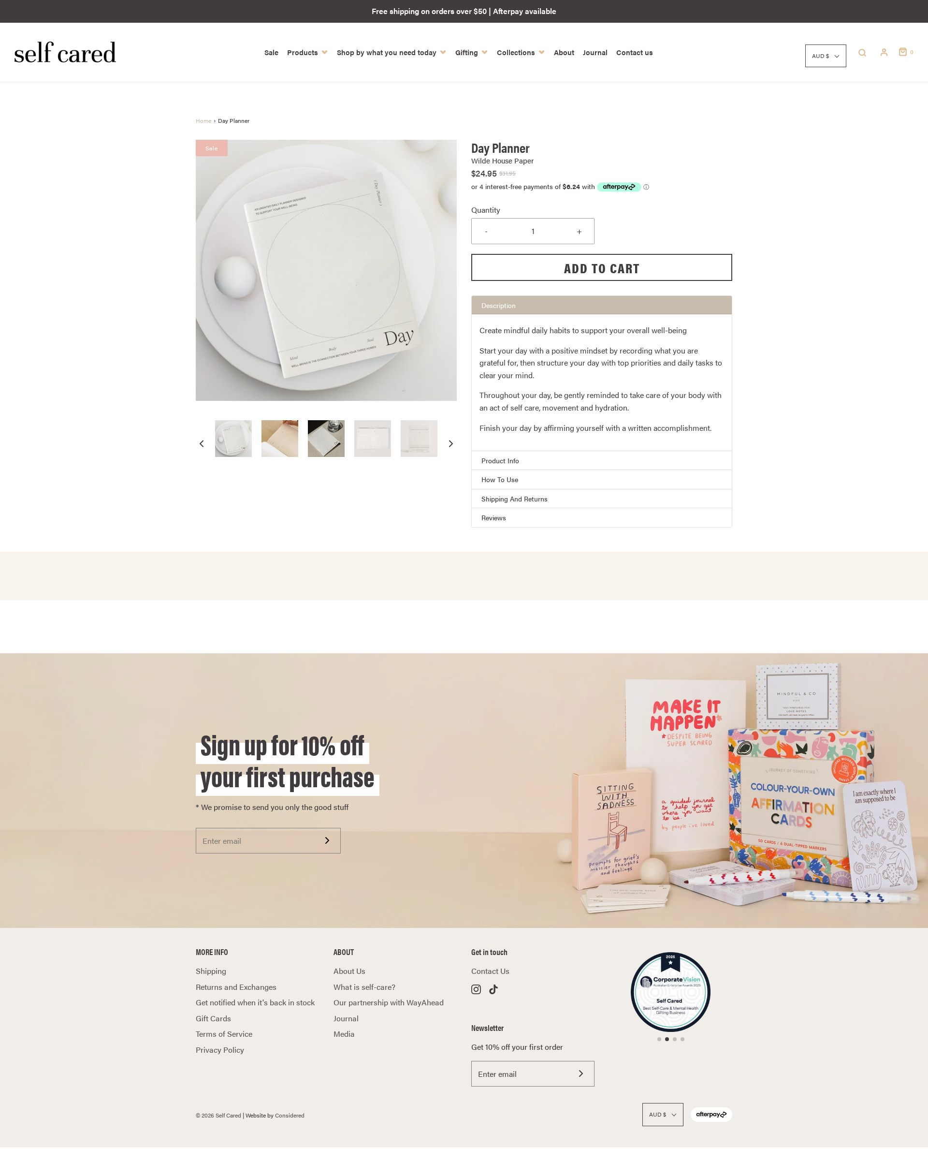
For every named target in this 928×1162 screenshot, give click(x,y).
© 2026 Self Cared (218, 1115)
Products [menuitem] (302, 52)
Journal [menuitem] (595, 52)
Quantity (485, 209)
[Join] (327, 840)
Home (203, 120)
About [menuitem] (564, 52)
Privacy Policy (220, 1049)
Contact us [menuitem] (634, 52)
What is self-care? (364, 986)
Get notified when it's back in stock (255, 1002)
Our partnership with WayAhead (389, 1002)
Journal (346, 1018)
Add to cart (602, 267)
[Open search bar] (862, 52)
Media (344, 1033)
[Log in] (884, 52)
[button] (201, 443)
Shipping (211, 970)
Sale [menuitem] (271, 52)
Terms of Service (224, 1033)
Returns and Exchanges (236, 986)
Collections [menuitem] (516, 52)
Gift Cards (213, 1018)
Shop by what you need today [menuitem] (386, 52)
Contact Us (490, 970)
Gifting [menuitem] (466, 52)
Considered (289, 1115)
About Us (349, 970)
